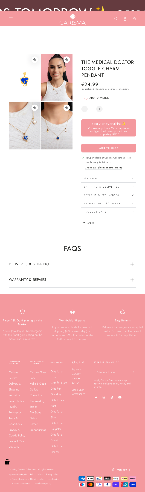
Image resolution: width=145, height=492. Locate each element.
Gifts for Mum (59, 383)
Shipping (100, 89)
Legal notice (53, 479)
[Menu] (10, 19)
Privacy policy (52, 474)
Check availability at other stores (103, 167)
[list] (72, 325)
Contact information (21, 483)
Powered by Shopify (18, 474)
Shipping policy (37, 479)
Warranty (14, 447)
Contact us (36, 395)
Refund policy (36, 474)
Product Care (16, 441)
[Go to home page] (72, 19)
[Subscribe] (134, 372)
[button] (115, 19)
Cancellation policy (42, 483)
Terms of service (19, 479)
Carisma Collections (27, 469)
